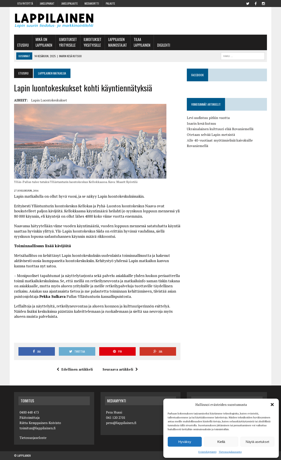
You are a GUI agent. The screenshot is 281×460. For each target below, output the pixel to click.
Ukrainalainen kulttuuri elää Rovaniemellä (220, 128)
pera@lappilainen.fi (121, 423)
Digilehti (163, 45)
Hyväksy (184, 442)
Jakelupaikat (47, 3)
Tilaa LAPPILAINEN (142, 42)
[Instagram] (263, 3)
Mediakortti (92, 3)
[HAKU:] (243, 55)
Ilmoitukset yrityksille (68, 42)
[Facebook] (255, 3)
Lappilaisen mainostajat (117, 42)
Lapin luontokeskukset (49, 100)
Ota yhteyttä (25, 3)
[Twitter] (247, 3)
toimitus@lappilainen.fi (38, 428)
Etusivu (23, 45)
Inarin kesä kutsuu (201, 123)
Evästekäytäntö (207, 451)
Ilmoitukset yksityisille (92, 42)
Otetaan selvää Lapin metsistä (211, 134)
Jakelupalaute (69, 3)
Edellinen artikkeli (77, 369)
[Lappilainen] (54, 20)
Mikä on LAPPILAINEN (44, 42)
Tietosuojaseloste (33, 437)
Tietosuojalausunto (230, 451)
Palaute (110, 3)
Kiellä (221, 442)
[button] (272, 404)
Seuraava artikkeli (118, 369)
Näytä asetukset (257, 442)
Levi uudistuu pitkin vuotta (208, 117)
